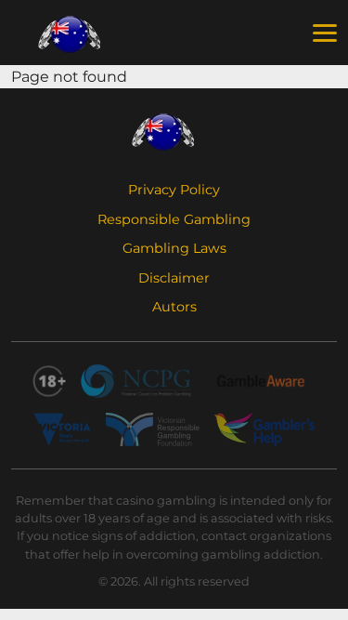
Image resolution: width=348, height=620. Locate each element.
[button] (325, 33)
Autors (174, 306)
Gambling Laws (174, 248)
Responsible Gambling (174, 219)
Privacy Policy (174, 189)
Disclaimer (174, 278)
